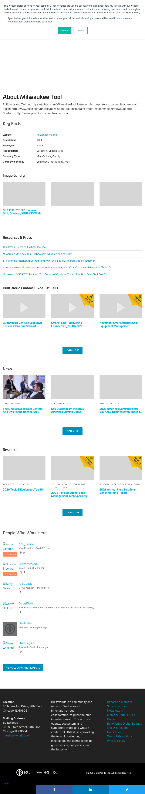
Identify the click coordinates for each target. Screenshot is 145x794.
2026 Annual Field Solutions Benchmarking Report (117, 491)
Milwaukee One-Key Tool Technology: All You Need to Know (37, 254)
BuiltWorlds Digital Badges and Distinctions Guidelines (124, 728)
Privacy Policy (116, 741)
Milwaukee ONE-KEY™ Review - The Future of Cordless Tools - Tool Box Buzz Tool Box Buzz (56, 274)
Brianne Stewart (28, 564)
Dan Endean (26, 623)
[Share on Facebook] (54, 789)
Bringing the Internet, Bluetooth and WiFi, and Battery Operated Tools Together (49, 260)
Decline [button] (80, 30)
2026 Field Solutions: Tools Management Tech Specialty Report (69, 496)
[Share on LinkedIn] (90, 789)
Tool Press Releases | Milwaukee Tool (24, 247)
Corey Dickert (26, 603)
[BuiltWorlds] (36, 772)
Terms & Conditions (120, 736)
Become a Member (119, 702)
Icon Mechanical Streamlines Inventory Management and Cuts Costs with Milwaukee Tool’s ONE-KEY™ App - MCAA (69, 267)
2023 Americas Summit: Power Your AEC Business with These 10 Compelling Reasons (120, 412)
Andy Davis (25, 583)
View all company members (23, 667)
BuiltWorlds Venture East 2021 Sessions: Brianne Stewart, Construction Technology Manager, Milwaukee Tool (22, 327)
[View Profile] (10, 589)
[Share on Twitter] (127, 789)
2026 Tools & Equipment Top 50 (23, 489)
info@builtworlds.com (17, 735)
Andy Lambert (27, 544)
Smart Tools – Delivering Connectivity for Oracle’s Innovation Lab (66, 326)
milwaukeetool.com (47, 134)
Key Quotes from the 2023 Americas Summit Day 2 (67, 410)
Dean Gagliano (27, 643)
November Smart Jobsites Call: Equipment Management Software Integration (118, 326)
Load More (72, 350)
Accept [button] (64, 30)
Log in (6, 783)
